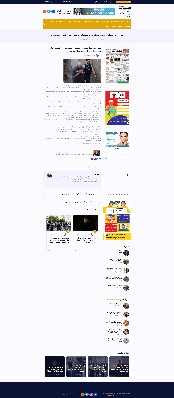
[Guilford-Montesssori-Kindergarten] (117, 110)
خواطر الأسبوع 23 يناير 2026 (115, 287)
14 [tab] (107, 196)
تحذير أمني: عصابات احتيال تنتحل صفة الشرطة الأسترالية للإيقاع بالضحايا (76, 371)
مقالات (85, 23)
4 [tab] (122, 196)
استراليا (108, 23)
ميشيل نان (88, 236)
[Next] (49, 355)
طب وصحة (54, 23)
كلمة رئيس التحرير (118, 23)
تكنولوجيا (127, 28)
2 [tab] (117, 150)
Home (106, 41)
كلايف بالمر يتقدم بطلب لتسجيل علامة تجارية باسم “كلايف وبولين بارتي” (114, 342)
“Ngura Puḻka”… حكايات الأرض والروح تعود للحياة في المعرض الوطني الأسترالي (114, 272)
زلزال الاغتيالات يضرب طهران (115, 305)
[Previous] (46, 355)
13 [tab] (108, 196)
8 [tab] (116, 196)
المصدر (99, 148)
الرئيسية (127, 23)
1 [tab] (118, 150)
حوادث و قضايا (77, 23)
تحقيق (107, 28)
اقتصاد (97, 23)
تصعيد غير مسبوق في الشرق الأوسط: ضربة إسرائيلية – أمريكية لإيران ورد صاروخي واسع (114, 324)
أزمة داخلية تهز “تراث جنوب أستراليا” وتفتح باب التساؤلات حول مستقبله (114, 263)
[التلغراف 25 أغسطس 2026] (117, 68)
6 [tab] (119, 196)
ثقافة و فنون (68, 23)
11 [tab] (111, 196)
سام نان (93, 57)
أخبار (102, 23)
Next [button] (127, 141)
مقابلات (113, 28)
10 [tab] (113, 196)
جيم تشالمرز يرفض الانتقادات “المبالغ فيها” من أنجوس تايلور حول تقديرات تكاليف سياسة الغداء (114, 333)
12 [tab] (110, 196)
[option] (119, 368)
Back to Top (65, 396)
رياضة (60, 23)
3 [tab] (115, 150)
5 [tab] (121, 196)
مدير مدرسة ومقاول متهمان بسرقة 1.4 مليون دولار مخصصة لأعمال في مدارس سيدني (86, 41)
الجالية (91, 23)
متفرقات (120, 28)
